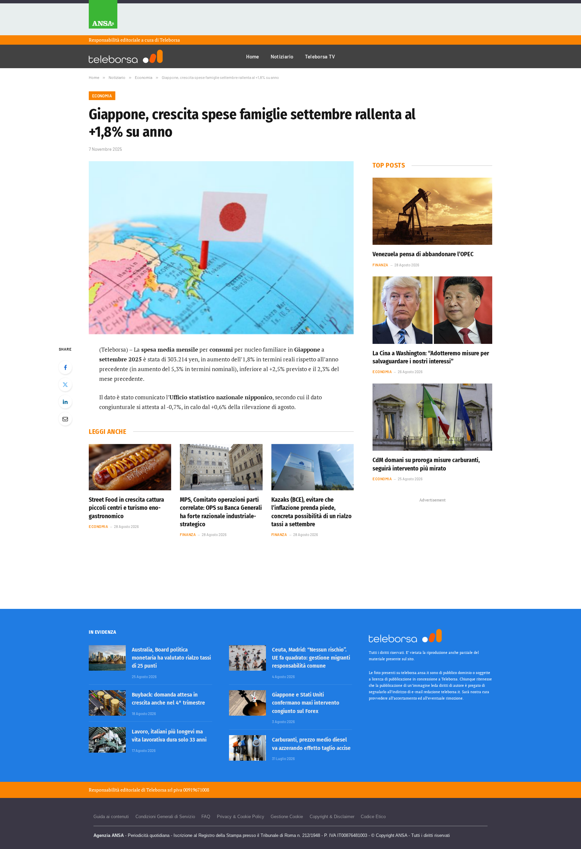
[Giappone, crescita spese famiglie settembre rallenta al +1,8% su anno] (221, 247)
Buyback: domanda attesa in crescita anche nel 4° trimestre (168, 698)
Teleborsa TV (320, 56)
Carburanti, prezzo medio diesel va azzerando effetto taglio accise (311, 743)
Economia (102, 95)
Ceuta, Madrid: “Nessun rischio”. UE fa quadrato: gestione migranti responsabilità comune (311, 658)
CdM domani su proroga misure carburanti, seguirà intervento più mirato (426, 464)
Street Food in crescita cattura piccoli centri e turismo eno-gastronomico (126, 508)
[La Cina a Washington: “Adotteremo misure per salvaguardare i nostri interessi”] (432, 310)
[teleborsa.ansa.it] (126, 56)
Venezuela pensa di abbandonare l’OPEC (423, 254)
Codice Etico (373, 816)
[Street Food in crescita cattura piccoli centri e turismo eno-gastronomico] (130, 467)
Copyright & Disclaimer (332, 816)
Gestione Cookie (287, 816)
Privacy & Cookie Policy (240, 816)
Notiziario (282, 56)
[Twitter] (65, 384)
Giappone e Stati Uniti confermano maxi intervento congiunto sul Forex (305, 703)
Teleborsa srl (159, 790)
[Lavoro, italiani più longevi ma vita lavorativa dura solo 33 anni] (107, 740)
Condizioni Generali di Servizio (165, 816)
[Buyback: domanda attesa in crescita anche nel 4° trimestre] (107, 703)
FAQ (205, 816)
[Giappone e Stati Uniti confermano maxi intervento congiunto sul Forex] (247, 703)
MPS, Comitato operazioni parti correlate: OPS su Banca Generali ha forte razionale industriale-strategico (221, 512)
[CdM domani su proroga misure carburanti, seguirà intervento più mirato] (432, 417)
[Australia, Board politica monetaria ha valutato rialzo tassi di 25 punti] (107, 658)
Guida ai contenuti (111, 816)
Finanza (188, 534)
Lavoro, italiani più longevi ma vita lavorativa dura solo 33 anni (169, 735)
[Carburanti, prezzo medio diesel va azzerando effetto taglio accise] (247, 748)
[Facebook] (65, 367)
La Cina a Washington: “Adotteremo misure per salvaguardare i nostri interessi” (431, 357)
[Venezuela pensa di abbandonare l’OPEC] (432, 211)
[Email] (65, 419)
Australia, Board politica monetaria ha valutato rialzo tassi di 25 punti (171, 658)
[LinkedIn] (65, 401)
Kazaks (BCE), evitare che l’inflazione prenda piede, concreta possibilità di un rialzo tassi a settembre (311, 512)
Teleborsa (170, 40)
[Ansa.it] (103, 17)
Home (252, 56)
